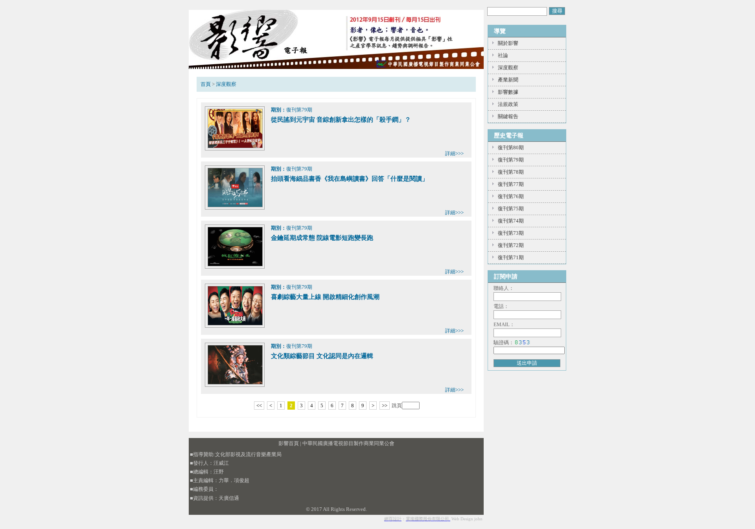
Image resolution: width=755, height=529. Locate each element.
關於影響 (508, 43)
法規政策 (508, 104)
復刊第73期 (511, 233)
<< (259, 405)
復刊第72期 (511, 245)
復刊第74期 (511, 221)
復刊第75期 (511, 209)
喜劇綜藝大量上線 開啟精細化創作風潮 (325, 296)
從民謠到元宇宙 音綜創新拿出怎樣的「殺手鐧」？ (341, 119)
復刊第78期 (511, 172)
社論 (503, 55)
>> (384, 405)
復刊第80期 (511, 147)
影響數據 (508, 92)
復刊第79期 (511, 160)
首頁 (206, 84)
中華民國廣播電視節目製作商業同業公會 (348, 443)
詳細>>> (454, 153)
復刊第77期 (511, 184)
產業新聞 (508, 80)
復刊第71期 (511, 257)
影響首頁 (288, 443)
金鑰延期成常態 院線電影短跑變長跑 (322, 237)
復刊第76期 (511, 196)
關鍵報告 (508, 116)
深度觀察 (226, 84)
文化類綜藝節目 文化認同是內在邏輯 (322, 356)
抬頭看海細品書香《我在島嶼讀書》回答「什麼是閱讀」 (349, 178)
